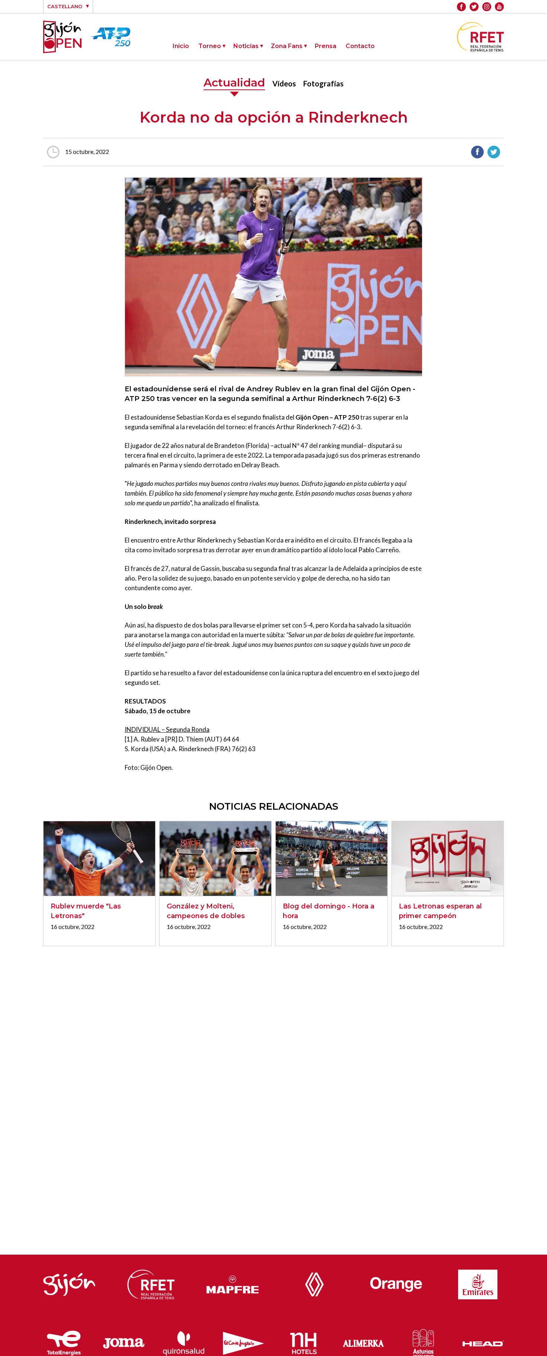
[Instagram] (486, 6)
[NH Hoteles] (303, 1341)
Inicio (181, 46)
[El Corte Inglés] (243, 1341)
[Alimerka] (363, 1341)
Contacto (360, 46)
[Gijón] (69, 1282)
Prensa (325, 46)
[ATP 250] (110, 41)
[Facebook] (461, 6)
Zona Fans (287, 46)
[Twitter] (474, 6)
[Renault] (314, 1283)
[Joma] (123, 1341)
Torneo (209, 46)
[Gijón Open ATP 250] (62, 36)
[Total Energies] (64, 1341)
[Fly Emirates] (478, 1282)
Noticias (246, 46)
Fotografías (323, 83)
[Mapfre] (233, 1283)
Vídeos (284, 83)
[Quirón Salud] (183, 1341)
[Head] (483, 1341)
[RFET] (480, 49)
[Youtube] (499, 6)
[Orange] (396, 1282)
